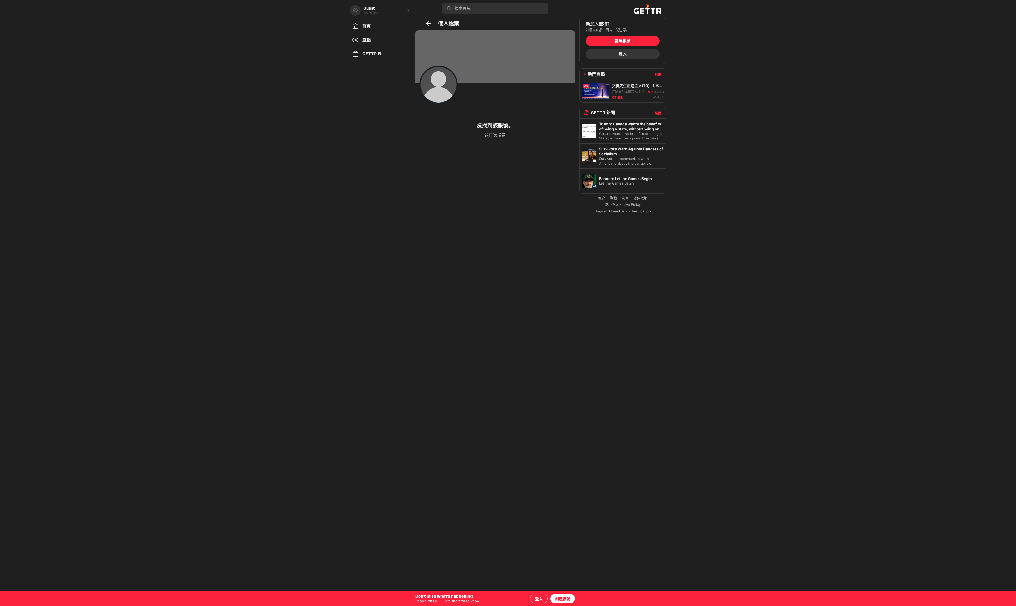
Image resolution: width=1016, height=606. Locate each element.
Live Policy (632, 204)
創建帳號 (562, 599)
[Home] (648, 8)
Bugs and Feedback (610, 211)
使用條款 (612, 204)
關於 (601, 198)
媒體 (613, 198)
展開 (658, 74)
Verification (641, 211)
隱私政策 (640, 198)
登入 (539, 599)
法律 (625, 198)
